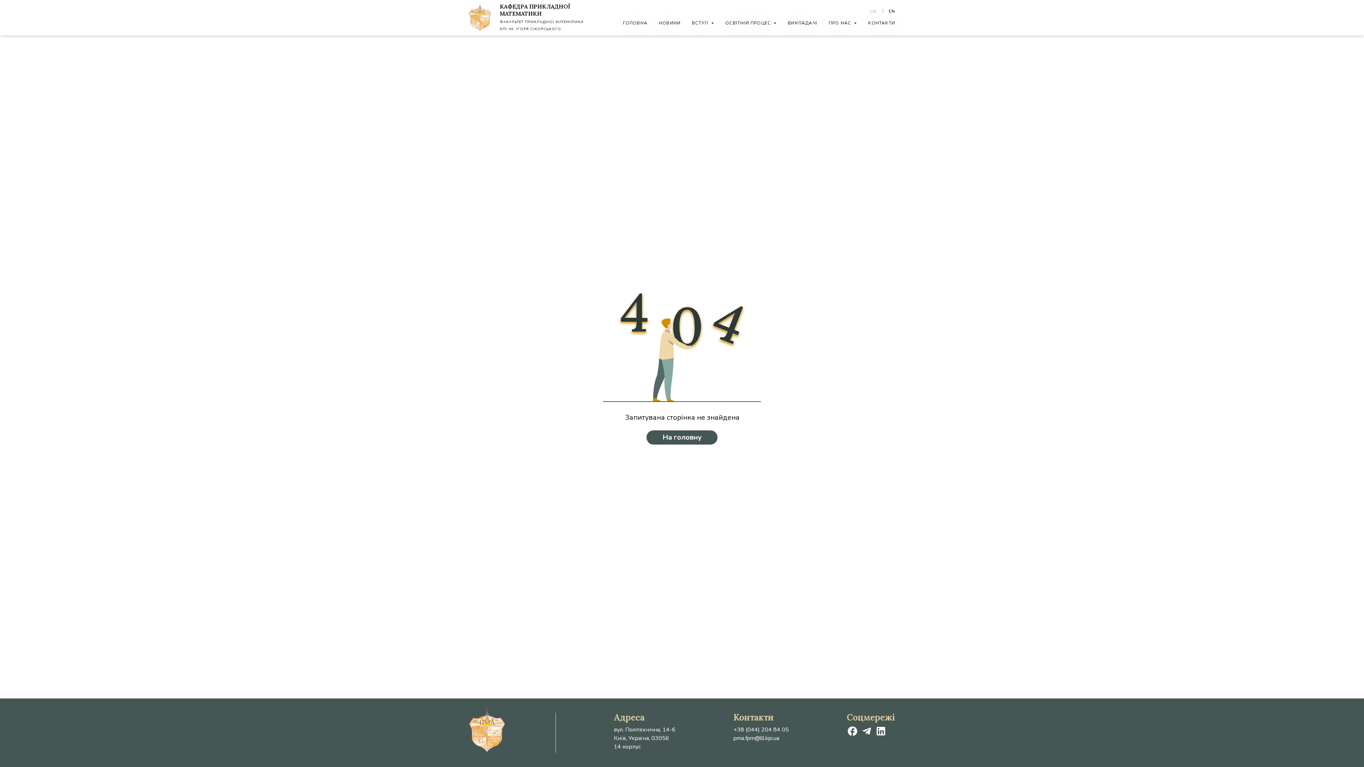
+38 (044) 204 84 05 (761, 730)
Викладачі (802, 23)
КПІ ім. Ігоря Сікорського (530, 29)
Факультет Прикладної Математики (542, 22)
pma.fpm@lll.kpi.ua (756, 738)
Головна (635, 23)
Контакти (881, 23)
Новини (670, 23)
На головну (682, 437)
